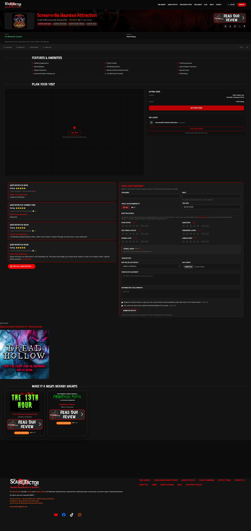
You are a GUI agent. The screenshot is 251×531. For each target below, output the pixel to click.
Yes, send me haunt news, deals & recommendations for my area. (150, 305)
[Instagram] (235, 26)
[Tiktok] (71, 514)
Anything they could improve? (132, 288)
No (134, 207)
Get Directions (196, 108)
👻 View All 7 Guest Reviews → (21, 266)
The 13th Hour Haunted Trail (24, 414)
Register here (203, 217)
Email (184, 192)
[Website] (225, 26)
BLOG (205, 4)
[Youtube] (56, 514)
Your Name (125, 192)
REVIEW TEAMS (224, 480)
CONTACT (218, 4)
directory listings (40, 492)
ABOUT (212, 4)
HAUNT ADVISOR (167, 485)
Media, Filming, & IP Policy (45, 499)
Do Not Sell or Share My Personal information (24, 501)
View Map (74, 133)
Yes (126, 207)
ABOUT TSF (143, 485)
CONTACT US (239, 480)
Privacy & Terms (15, 499)
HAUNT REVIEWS (173, 4)
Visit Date (186, 203)
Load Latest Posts (196, 129)
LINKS (154, 485)
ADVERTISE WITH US (194, 485)
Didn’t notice (144, 226)
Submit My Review (129, 311)
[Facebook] (230, 26)
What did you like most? (130, 272)
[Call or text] (240, 26)
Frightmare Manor (67, 404)
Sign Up (241, 4)
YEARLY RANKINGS (206, 480)
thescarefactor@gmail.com (18, 507)
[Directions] (244, 26)
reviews (29, 492)
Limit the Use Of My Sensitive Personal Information (26, 503)
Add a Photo (186, 262)
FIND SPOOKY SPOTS (186, 4)
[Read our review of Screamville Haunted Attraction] (229, 18)
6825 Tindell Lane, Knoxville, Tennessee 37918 (53, 20)
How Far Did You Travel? (129, 262)
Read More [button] (27, 259)
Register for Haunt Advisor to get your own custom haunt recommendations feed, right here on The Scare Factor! (166, 302)
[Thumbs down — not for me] (247, 47)
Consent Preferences (29, 499)
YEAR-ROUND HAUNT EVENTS (166, 480)
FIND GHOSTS (198, 4)
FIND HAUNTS (162, 4)
